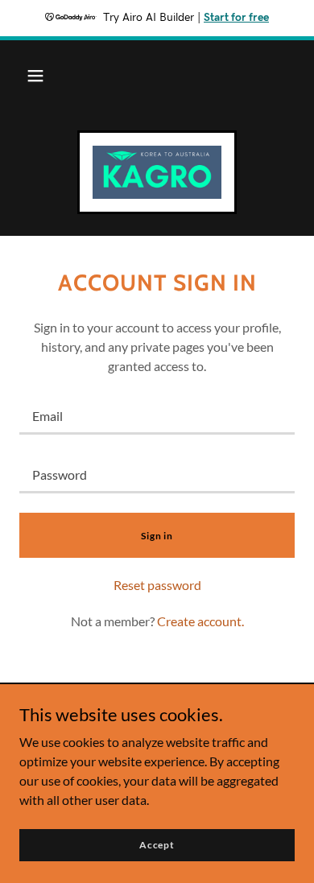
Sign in (157, 536)
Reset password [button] (157, 584)
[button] (35, 76)
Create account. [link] (200, 621)
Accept (157, 845)
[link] (157, 172)
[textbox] (157, 415)
